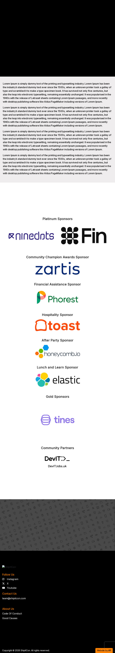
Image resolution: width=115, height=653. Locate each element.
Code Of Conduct (12, 613)
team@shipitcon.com (14, 598)
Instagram (12, 579)
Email (62, 520)
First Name (65, 506)
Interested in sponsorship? (56, 480)
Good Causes (9, 618)
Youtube (11, 587)
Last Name (92, 506)
